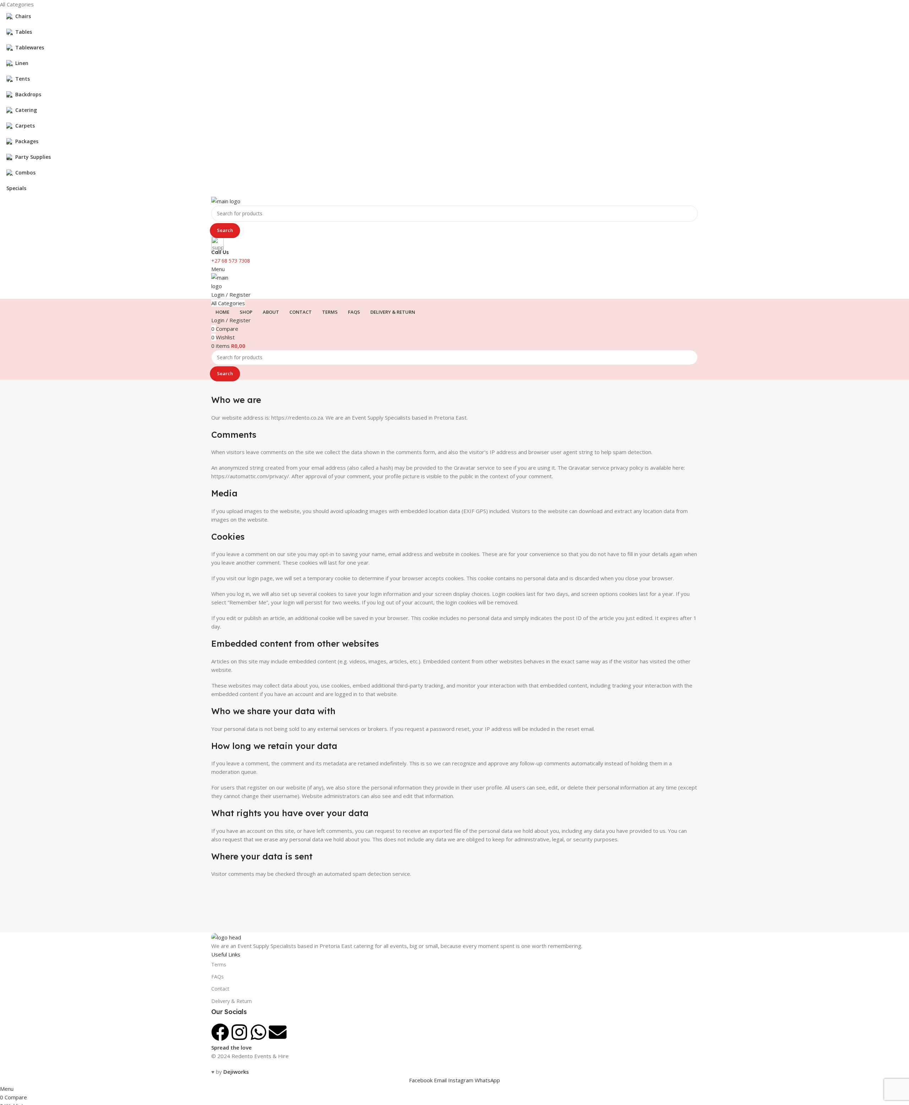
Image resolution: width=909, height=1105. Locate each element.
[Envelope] (278, 1032)
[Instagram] (239, 1032)
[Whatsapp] (258, 1032)
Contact (220, 988)
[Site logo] (225, 200)
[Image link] (226, 936)
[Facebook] (220, 1032)
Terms (218, 964)
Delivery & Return (231, 1001)
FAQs (217, 976)
